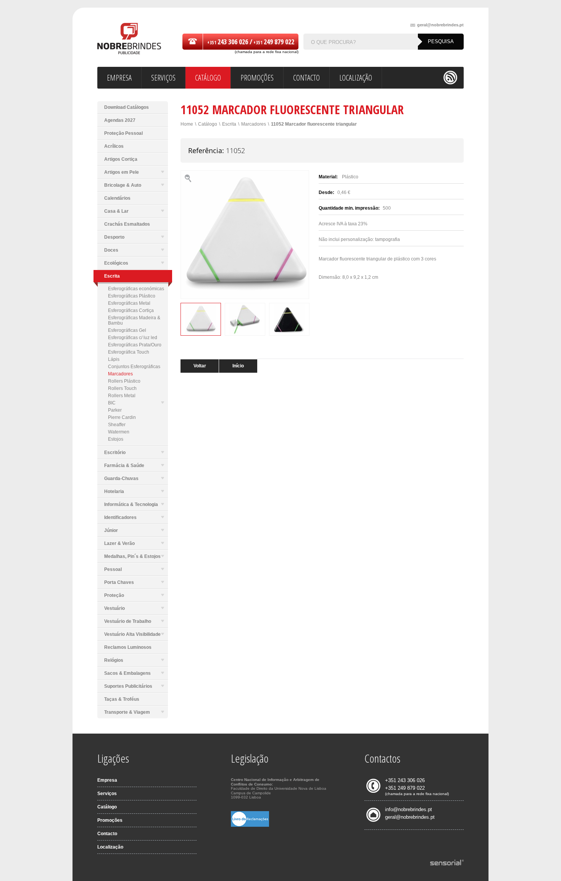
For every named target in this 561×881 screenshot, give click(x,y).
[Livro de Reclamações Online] (250, 825)
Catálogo (207, 124)
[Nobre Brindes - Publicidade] (129, 39)
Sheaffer (117, 424)
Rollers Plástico (124, 381)
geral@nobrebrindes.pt (440, 25)
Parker (115, 410)
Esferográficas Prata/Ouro (134, 345)
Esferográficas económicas (136, 288)
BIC (112, 403)
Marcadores (120, 374)
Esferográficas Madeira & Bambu (134, 320)
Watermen (118, 432)
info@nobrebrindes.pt (408, 809)
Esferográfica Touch (128, 352)
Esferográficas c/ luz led (132, 337)
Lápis (113, 359)
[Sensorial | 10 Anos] (447, 863)
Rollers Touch (122, 388)
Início (238, 366)
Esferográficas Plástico (131, 296)
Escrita (229, 124)
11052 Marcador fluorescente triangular (314, 124)
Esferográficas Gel (127, 330)
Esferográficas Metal (129, 303)
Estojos (115, 439)
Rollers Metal (121, 395)
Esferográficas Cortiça (131, 310)
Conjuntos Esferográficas (134, 366)
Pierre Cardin (122, 417)
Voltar (199, 366)
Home (187, 124)
